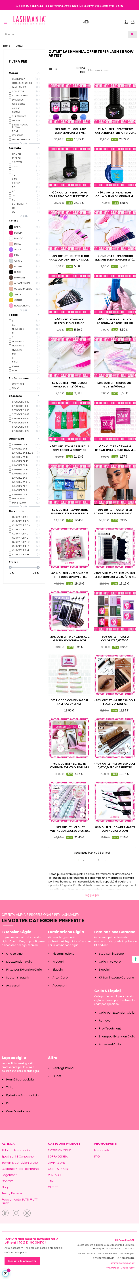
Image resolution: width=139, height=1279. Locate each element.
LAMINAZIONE (56, 1163)
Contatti (7, 1181)
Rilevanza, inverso (111, 70)
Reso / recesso (12, 1193)
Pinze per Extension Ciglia (24, 969)
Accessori (13, 985)
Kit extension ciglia (19, 962)
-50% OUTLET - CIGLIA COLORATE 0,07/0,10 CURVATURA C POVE (114, 638)
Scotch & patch (17, 977)
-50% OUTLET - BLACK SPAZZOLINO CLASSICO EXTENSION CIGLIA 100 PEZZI (69, 321)
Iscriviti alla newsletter (22, 1261)
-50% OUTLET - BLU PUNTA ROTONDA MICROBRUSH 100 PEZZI (115, 321)
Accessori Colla (110, 1044)
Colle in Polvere (110, 962)
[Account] (126, 22)
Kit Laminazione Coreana (116, 977)
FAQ (97, 1156)
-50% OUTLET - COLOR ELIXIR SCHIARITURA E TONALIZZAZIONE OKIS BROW (115, 511)
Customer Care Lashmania (20, 1169)
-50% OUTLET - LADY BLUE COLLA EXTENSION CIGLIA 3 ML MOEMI (114, 194)
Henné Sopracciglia (20, 1079)
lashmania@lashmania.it (122, 1262)
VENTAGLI (54, 1175)
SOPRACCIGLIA (58, 1156)
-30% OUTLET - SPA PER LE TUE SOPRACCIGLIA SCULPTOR (69, 448)
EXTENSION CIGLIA (59, 1150)
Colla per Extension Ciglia (116, 1013)
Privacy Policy (112, 1267)
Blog (5, 1187)
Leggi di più (92, 895)
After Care (60, 977)
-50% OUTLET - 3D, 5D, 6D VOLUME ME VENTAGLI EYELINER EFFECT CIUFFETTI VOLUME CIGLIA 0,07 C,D (69, 765)
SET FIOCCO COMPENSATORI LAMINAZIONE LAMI (69, 702)
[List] (56, 69)
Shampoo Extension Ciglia (117, 1036)
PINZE (51, 1181)
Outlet (57, 1076)
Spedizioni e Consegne (18, 1156)
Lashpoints (101, 1150)
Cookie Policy (127, 1267)
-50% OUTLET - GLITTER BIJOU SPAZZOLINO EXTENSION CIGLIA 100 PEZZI (69, 257)
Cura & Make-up (18, 1111)
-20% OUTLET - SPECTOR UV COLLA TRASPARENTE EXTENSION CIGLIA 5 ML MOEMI (69, 194)
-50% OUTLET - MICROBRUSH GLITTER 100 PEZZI (114, 384)
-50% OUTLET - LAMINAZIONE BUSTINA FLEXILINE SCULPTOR (69, 511)
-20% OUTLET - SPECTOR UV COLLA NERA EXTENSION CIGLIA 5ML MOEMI (114, 131)
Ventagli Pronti (62, 1068)
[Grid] (51, 69)
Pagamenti (9, 1175)
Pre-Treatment (110, 1028)
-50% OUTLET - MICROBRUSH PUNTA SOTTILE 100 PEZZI (69, 384)
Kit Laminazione (63, 954)
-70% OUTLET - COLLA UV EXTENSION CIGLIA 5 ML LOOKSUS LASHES (69, 131)
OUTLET (53, 1187)
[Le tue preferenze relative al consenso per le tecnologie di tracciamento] (135, 959)
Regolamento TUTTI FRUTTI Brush (20, 1201)
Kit (8, 1103)
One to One (14, 954)
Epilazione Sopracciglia (22, 1095)
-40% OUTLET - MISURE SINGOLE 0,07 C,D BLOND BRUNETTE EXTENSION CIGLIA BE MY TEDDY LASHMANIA (114, 765)
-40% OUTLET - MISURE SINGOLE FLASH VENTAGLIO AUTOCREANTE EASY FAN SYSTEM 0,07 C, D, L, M (115, 702)
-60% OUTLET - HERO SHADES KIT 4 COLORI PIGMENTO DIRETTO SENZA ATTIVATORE (69, 575)
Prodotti (58, 962)
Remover (105, 1020)
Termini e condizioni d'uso (20, 1163)
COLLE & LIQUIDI (58, 1169)
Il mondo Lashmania (16, 1150)
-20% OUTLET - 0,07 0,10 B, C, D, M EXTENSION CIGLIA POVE (69, 638)
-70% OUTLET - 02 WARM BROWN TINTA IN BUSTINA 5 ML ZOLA (114, 448)
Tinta (9, 1087)
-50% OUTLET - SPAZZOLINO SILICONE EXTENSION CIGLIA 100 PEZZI (114, 257)
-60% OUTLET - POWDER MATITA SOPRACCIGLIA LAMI (115, 829)
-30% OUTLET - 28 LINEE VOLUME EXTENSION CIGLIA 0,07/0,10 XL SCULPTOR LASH (114, 575)
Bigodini (57, 969)
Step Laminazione (111, 954)
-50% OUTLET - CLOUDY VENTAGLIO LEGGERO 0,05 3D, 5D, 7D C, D (69, 829)
